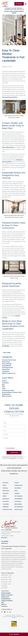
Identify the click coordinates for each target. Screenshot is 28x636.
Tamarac (17, 482)
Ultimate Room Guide (8, 390)
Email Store (4, 543)
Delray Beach (6, 498)
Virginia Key (5, 506)
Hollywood (17, 493)
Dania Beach (6, 501)
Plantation (5, 488)
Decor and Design (6, 364)
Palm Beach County (7, 509)
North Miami (18, 488)
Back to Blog (7, 352)
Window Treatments (7, 595)
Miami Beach (6, 490)
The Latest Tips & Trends (9, 360)
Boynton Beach (18, 504)
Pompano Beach (18, 485)
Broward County (18, 509)
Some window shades (8, 147)
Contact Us (4, 606)
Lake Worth (5, 493)
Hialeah (4, 496)
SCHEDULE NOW (14, 452)
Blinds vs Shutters (7, 396)
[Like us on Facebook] (2, 612)
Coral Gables (6, 504)
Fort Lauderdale (18, 496)
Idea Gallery (5, 383)
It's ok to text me (10, 448)
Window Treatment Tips (8, 373)
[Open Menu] (25, 4)
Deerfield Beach (18, 498)
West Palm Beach (19, 506)
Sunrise (4, 485)
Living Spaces (5, 371)
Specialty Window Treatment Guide (12, 392)
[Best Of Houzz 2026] (14, 623)
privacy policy (12, 458)
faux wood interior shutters (9, 97)
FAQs (3, 386)
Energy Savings (6, 394)
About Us (3, 604)
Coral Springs (18, 501)
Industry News (6, 369)
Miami (16, 490)
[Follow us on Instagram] (7, 612)
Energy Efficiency (6, 365)
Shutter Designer (6, 593)
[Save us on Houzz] (10, 612)
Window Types (6, 362)
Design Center (5, 597)
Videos (4, 388)
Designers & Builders (7, 600)
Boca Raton (5, 482)
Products (4, 381)
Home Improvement (7, 367)
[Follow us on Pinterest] (4, 612)
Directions (4, 537)
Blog (3, 384)
